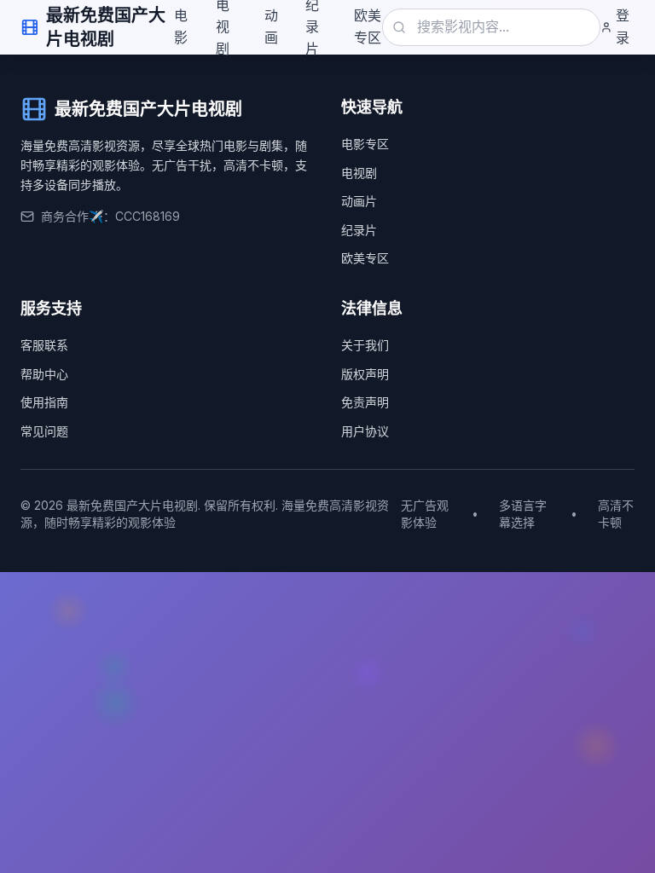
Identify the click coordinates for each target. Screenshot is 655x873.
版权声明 (365, 374)
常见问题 (44, 431)
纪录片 (359, 230)
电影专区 (365, 143)
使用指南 (44, 402)
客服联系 (44, 345)
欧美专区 (367, 26)
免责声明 (365, 402)
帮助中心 (44, 374)
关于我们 (365, 345)
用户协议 (365, 431)
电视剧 (359, 172)
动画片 (359, 201)
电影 (181, 26)
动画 (271, 26)
